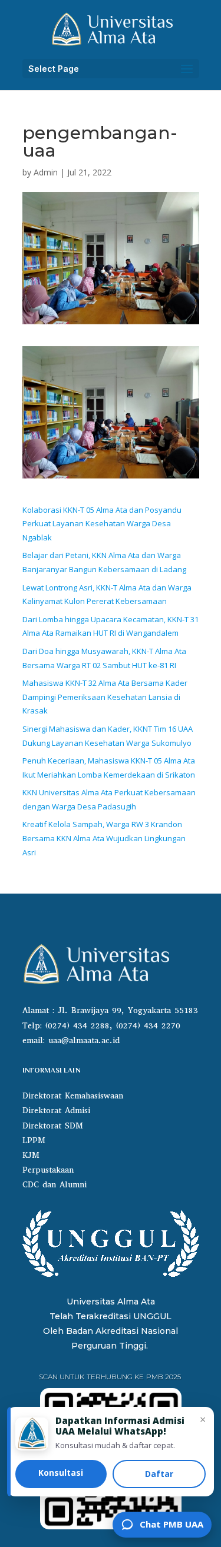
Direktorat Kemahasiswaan (72, 1095)
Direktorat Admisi (56, 1110)
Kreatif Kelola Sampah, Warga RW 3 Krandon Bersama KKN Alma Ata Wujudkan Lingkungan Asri (104, 838)
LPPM (33, 1140)
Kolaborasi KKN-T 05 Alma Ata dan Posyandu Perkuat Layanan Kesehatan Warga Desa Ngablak (102, 523)
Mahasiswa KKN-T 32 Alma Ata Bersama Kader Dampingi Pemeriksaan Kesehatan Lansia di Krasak (104, 697)
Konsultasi (60, 1472)
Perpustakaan (48, 1170)
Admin (46, 172)
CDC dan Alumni (54, 1184)
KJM (30, 1155)
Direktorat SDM (52, 1125)
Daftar (159, 1473)
